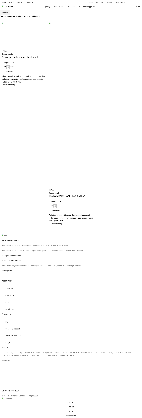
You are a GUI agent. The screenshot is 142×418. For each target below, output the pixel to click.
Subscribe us (134, 2)
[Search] (128, 6)
